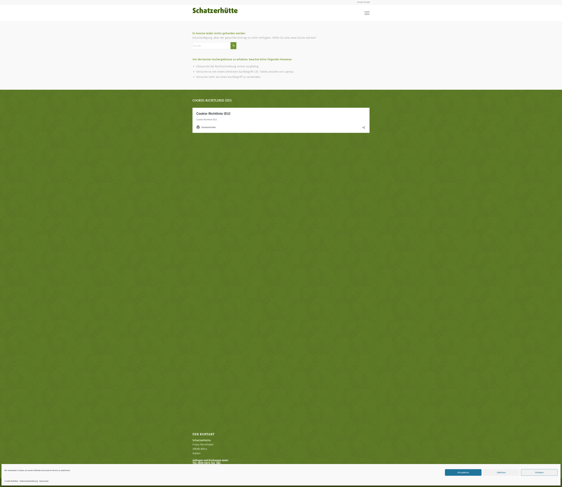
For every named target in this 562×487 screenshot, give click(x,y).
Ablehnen (501, 472)
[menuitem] (366, 13)
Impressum (44, 481)
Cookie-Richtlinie (11, 481)
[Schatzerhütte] (215, 13)
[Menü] (366, 13)
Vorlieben (539, 472)
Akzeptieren (463, 472)
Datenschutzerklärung (29, 481)
